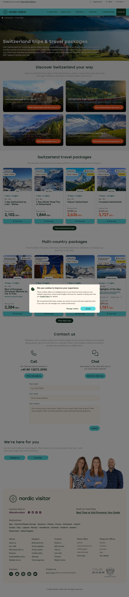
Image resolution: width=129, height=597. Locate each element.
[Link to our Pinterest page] (40, 512)
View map (18, 221)
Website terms (15, 560)
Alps (11, 524)
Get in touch (50, 573)
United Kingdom (27, 531)
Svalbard (64, 527)
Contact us (14, 457)
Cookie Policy (45, 296)
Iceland (77, 524)
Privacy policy (37, 549)
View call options (33, 376)
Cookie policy (37, 553)
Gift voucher (59, 546)
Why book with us (16, 549)
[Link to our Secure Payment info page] (98, 570)
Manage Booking (109, 12)
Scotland (54, 527)
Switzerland (9, 18)
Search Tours (53, 12)
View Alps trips (64, 320)
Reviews (12, 553)
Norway (34, 527)
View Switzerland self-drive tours (42, 107)
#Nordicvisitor (17, 512)
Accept (88, 308)
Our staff (12, 546)
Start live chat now (95, 376)
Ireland (12, 527)
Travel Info (92, 12)
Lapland (26, 527)
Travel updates (38, 546)
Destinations (80, 12)
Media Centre (60, 560)
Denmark (41, 524)
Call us (57, 549)
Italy (19, 527)
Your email (33, 394)
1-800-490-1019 (97, 2)
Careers (57, 556)
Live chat (38, 457)
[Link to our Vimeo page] (36, 512)
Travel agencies (38, 560)
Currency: (120, 2)
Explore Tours (65, 12)
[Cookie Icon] (33, 296)
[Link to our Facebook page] (29, 512)
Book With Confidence (28, 2)
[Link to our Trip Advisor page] (112, 572)
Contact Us (121, 12)
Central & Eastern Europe (25, 524)
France (58, 524)
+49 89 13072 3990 (34, 370)
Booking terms (37, 543)
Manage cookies (72, 308)
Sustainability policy (17, 556)
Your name (34, 384)
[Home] (16, 12)
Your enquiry (34, 403)
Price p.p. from (9, 211)
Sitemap (35, 556)
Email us (57, 543)
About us (12, 543)
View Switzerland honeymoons (106, 141)
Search (110, 2)
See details (104, 555)
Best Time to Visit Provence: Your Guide (98, 512)
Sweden (73, 527)
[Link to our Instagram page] (33, 512)
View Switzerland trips (64, 228)
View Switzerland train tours (107, 107)
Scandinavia (44, 527)
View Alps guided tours (47, 141)
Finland (50, 524)
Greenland (67, 524)
